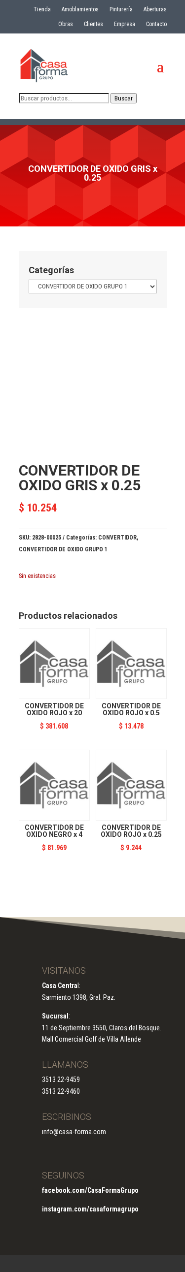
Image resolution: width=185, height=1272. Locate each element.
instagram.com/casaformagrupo (90, 1209)
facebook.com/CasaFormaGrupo (90, 1190)
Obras (65, 24)
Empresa (124, 24)
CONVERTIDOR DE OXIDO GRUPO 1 (63, 549)
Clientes (93, 24)
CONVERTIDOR (117, 537)
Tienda (42, 9)
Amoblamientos (80, 9)
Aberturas (155, 9)
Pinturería (121, 9)
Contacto (156, 24)
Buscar (123, 98)
